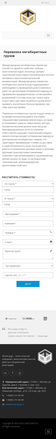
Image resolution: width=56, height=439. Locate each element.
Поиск (46, 2)
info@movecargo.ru (15, 404)
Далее (28, 284)
